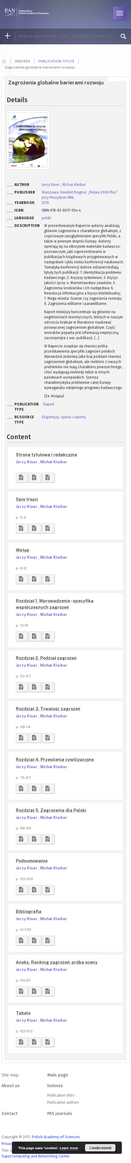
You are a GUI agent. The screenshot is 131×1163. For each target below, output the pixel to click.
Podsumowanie (32, 860)
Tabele (23, 1013)
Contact (9, 1113)
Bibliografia (28, 911)
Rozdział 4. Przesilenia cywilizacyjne (55, 759)
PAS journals (59, 1113)
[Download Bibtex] (48, 478)
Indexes (55, 1085)
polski (46, 218)
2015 (45, 203)
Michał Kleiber (74, 185)
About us (10, 1085)
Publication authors (63, 1102)
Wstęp (22, 550)
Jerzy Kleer (51, 185)
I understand (100, 1147)
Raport (48, 404)
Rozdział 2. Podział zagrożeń (46, 658)
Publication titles (56, 61)
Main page (57, 1075)
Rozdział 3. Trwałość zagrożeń (48, 708)
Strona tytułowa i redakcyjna (46, 454)
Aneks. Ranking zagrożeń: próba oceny (56, 962)
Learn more (69, 1148)
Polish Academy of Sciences (56, 1137)
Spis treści (27, 499)
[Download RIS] (35, 478)
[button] (22, 478)
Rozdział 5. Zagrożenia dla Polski (51, 810)
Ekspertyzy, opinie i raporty (64, 417)
